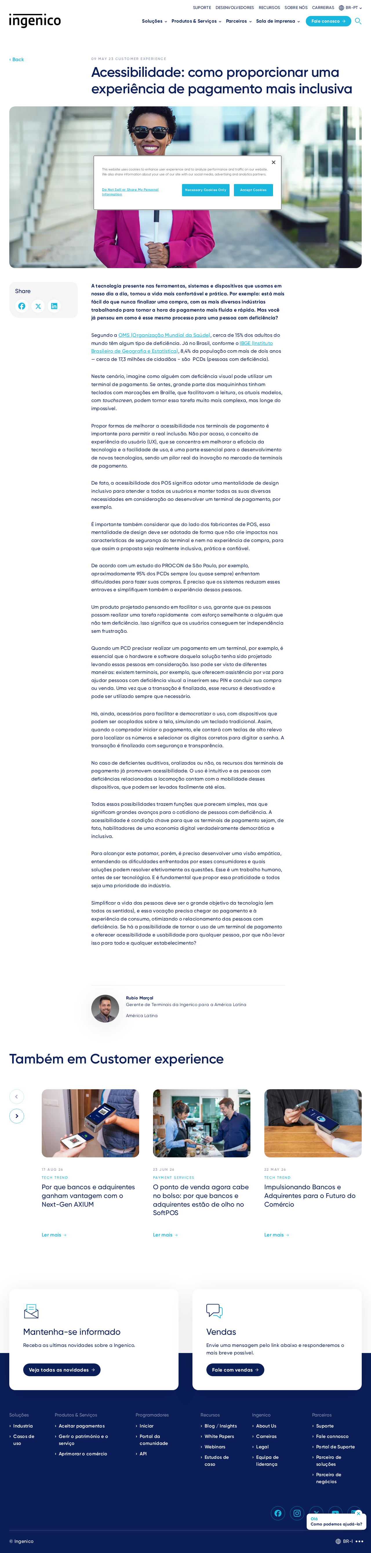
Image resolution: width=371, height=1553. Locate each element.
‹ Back (16, 59)
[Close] (273, 162)
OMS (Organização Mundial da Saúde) (164, 335)
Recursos (269, 7)
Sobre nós (296, 7)
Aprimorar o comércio (83, 1453)
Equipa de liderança (267, 1460)
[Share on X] (38, 306)
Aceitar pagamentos (82, 1426)
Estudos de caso (217, 1460)
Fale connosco (332, 1436)
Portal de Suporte (335, 1447)
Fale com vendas (232, 1370)
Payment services (173, 1178)
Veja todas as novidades (59, 1370)
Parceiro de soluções (328, 1460)
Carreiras (323, 7)
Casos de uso (23, 1440)
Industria (23, 1426)
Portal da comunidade (154, 1440)
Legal (262, 1447)
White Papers (219, 1436)
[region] (187, 182)
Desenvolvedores (235, 7)
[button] (350, 8)
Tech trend (55, 1178)
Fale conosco (326, 21)
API (143, 1453)
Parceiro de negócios (328, 1478)
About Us (266, 1426)
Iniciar (146, 1426)
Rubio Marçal (140, 998)
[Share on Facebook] (21, 306)
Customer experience (141, 59)
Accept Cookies (253, 190)
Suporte (202, 7)
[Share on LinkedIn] (54, 306)
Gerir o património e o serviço (83, 1440)
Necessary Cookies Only (205, 190)
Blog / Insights (221, 1426)
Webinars (215, 1447)
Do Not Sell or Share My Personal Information (130, 192)
